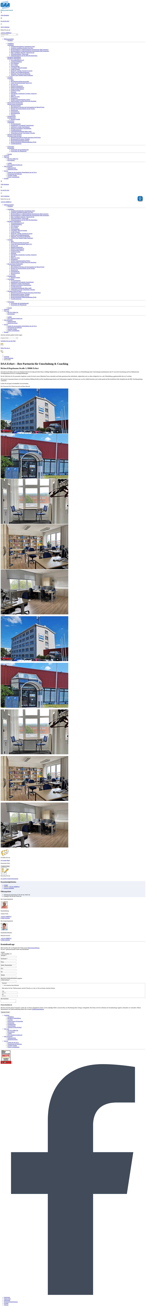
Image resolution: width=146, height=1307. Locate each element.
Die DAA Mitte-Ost (12, 158)
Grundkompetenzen (16, 130)
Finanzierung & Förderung (14, 174)
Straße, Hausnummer (6, 965)
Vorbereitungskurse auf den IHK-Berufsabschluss (24, 55)
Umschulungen (11, 1026)
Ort (1, 971)
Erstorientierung (15, 111)
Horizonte (13, 92)
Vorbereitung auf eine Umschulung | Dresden (23, 133)
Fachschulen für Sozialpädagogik (20, 149)
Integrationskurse (15, 113)
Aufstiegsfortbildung (16, 61)
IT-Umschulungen (16, 124)
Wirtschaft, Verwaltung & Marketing (20, 74)
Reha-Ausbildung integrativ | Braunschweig (22, 52)
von (3, 991)
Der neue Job (14, 84)
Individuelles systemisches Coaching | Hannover (24, 93)
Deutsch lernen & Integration (15, 102)
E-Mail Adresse (5, 980)
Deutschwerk (14, 110)
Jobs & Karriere (8, 166)
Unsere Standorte (8, 358)
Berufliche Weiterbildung (14, 57)
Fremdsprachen (11, 116)
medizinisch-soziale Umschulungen (20, 127)
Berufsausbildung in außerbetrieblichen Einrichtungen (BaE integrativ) (29, 49)
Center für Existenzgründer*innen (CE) (21, 83)
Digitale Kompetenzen (17, 86)
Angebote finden (5, 866)
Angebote (6, 1015)
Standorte (6, 155)
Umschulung (10, 121)
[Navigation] (3, 36)
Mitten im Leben (15, 96)
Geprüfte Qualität (12, 175)
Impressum (7, 1297)
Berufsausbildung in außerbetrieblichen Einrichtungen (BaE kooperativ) (30, 51)
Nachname (4, 958)
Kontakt (6, 178)
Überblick (10, 40)
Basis (12, 80)
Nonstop (13, 114)
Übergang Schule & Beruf (14, 134)
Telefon (3, 975)
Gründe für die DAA (13, 1042)
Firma (2, 962)
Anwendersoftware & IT (17, 60)
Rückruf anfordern (9, 888)
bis (3, 994)
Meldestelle (7, 1300)
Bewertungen (11, 160)
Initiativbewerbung (12, 169)
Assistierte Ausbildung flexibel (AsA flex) (22, 48)
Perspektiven (14, 98)
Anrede (3, 952)
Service (6, 171)
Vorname (4, 955)
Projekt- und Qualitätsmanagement (20, 72)
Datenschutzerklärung (33, 948)
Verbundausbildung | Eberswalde (19, 54)
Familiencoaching (15, 90)
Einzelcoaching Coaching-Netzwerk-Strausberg (23, 101)
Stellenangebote (11, 168)
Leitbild (9, 163)
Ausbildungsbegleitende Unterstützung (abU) (23, 46)
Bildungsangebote (9, 39)
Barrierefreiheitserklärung (11, 1302)
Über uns (6, 157)
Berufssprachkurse (16, 105)
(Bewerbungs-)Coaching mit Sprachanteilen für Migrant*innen (27, 107)
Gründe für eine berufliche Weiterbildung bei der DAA (22, 172)
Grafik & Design (15, 69)
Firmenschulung (15, 66)
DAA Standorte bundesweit (14, 165)
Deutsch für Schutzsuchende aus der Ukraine (23, 108)
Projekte (9, 154)
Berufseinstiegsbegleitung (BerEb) (20, 140)
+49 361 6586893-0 (6, 33)
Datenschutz (7, 1299)
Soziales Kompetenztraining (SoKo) (20, 99)
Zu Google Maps (5, 860)
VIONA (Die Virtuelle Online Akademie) (22, 75)
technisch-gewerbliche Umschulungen (21, 128)
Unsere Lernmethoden (13, 177)
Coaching (10, 77)
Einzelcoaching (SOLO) (17, 89)
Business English (15, 119)
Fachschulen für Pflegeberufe (18, 151)
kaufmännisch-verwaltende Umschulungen (22, 125)
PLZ (2, 968)
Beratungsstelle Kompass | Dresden (20, 139)
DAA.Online (14, 64)
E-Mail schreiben (5, 918)
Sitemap (6, 1305)
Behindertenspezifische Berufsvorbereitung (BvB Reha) (26, 137)
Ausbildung (10, 43)
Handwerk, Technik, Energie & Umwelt (21, 71)
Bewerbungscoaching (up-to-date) (20, 81)
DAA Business (15, 63)
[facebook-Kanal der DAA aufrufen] (73, 1294)
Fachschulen (10, 146)
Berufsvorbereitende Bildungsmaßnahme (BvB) (23, 142)
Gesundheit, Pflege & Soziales (19, 67)
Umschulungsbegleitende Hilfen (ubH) (21, 131)
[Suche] (1, 36)
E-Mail (6, 885)
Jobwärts (13, 95)
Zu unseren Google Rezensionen (9, 878)
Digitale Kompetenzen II (17, 87)
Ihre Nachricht (4, 998)
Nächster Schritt (5, 1012)
